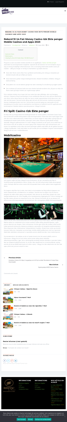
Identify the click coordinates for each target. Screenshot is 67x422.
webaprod (32, 45)
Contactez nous (23, 389)
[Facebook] (4, 360)
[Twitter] (8, 360)
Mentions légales (24, 383)
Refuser (30, 419)
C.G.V (20, 385)
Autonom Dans (9, 54)
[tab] (7, 285)
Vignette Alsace (57, 405)
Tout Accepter (22, 419)
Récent (7, 285)
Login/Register (59, 2)
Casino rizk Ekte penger (49, 63)
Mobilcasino (9, 56)
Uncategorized (16, 45)
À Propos (21, 387)
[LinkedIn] (15, 360)
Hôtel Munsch (57, 399)
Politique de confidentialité (42, 419)
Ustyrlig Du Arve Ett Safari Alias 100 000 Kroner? (19, 58)
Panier (51, 2)
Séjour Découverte (21, 285)
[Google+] (12, 360)
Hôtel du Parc (57, 393)
